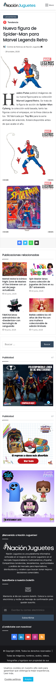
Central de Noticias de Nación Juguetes (23, 47)
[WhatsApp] (31, 243)
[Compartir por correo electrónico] (36, 243)
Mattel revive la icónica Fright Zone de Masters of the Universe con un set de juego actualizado (14, 284)
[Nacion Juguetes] (19, 5)
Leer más (8, 673)
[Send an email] (41, 47)
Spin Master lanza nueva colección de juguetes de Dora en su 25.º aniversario (41, 283)
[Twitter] (25, 243)
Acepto (28, 679)
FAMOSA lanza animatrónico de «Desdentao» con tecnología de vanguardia (11, 320)
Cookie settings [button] (12, 679)
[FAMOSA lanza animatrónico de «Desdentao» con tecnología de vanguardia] (14, 305)
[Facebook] (19, 243)
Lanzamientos (10, 17)
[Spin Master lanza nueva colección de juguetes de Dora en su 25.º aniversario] (41, 269)
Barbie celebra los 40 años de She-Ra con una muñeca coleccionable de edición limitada (40, 320)
